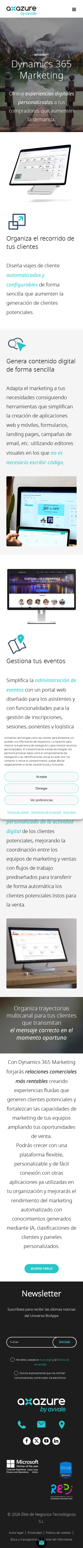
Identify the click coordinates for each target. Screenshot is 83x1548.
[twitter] (36, 1441)
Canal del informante (58, 1539)
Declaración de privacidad (46, 812)
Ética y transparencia (25, 1539)
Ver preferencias (41, 800)
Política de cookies (18, 812)
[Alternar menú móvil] (74, 9)
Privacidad (35, 1533)
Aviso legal (69, 812)
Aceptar (41, 776)
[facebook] (27, 1441)
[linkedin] (56, 1441)
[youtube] (46, 1441)
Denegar (41, 788)
